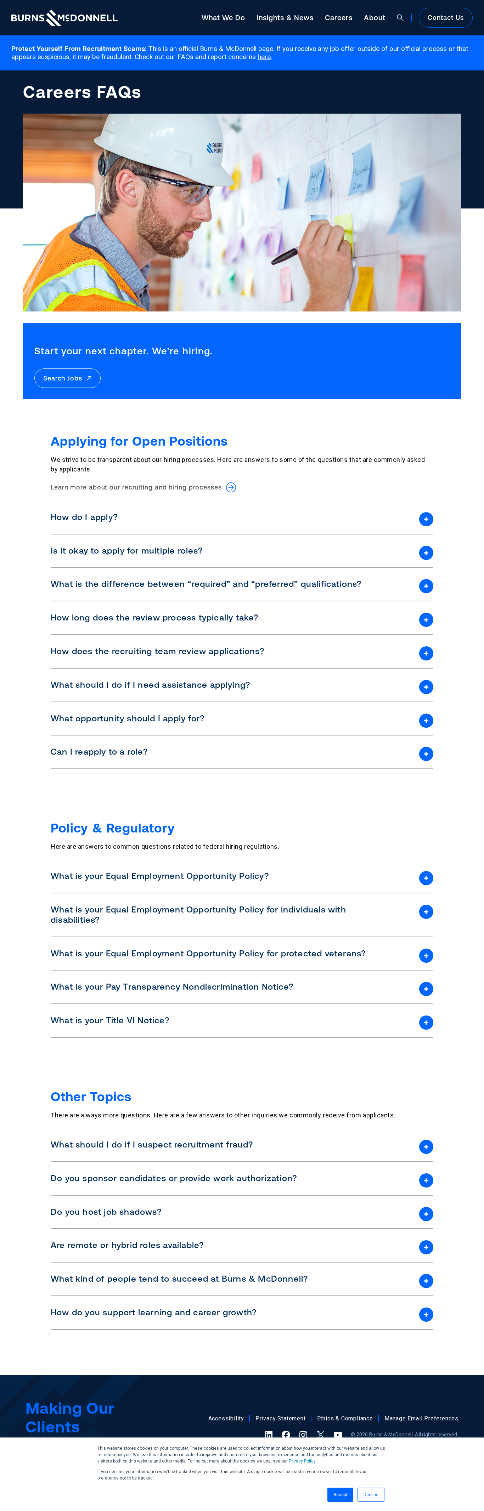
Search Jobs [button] (64, 378)
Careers (339, 17)
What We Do (223, 17)
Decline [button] (371, 1494)
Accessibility (226, 1418)
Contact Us (446, 17)
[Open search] (400, 17)
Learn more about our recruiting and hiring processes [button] (138, 487)
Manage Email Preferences (421, 1418)
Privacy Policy (302, 1461)
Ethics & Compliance (345, 1418)
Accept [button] (340, 1494)
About (374, 17)
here (264, 57)
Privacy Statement (280, 1418)
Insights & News (285, 17)
